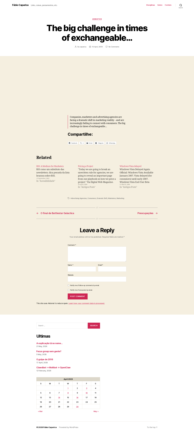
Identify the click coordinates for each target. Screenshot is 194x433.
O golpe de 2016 (44, 359)
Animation (97, 19)
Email (100, 265)
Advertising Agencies (79, 198)
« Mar (40, 411)
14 (59, 397)
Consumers (92, 198)
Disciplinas (150, 5)
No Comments (114, 47)
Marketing (120, 198)
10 (87, 393)
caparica (83, 47)
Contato (168, 5)
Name (70, 265)
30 (77, 407)
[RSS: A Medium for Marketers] (55, 177)
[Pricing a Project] (97, 177)
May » (96, 411)
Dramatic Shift (102, 198)
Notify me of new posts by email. (81, 290)
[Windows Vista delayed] (139, 177)
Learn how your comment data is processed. (87, 303)
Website (70, 275)
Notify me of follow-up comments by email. (84, 285)
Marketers (112, 198)
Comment (72, 245)
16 (77, 397)
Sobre (159, 5)
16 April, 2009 (97, 47)
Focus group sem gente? (48, 351)
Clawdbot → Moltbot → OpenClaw (53, 367)
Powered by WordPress (68, 427)
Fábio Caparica (20, 5)
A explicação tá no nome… (49, 343)
